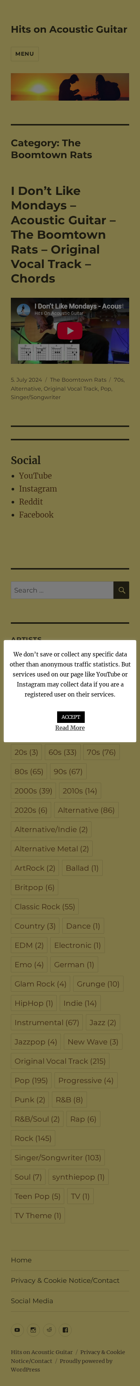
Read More (70, 727)
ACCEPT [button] (71, 717)
